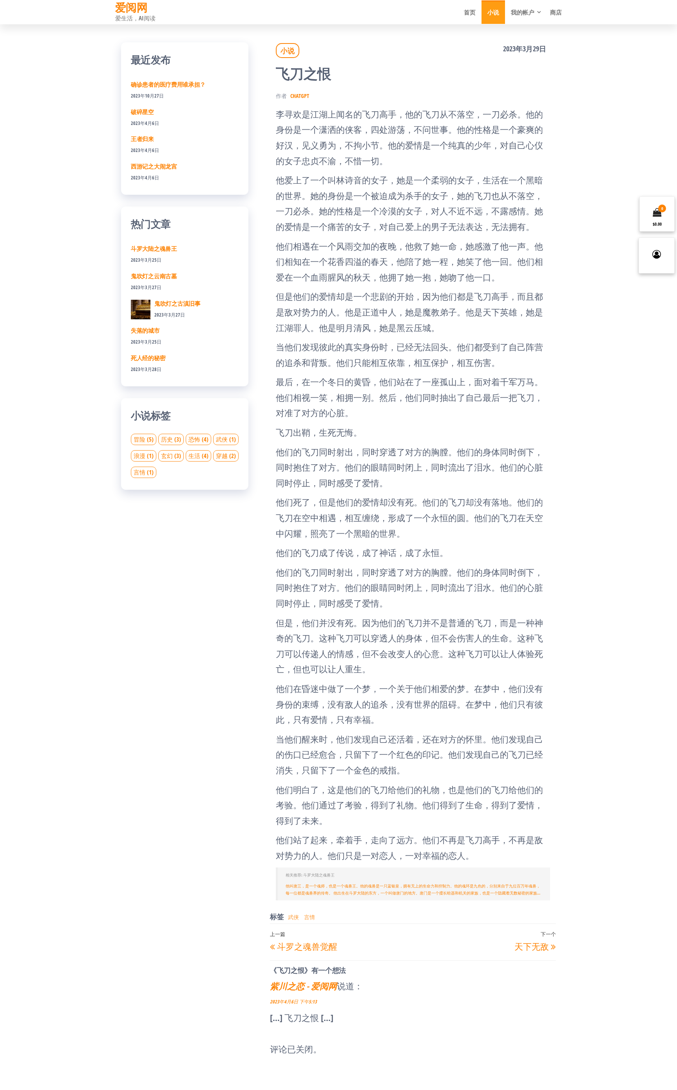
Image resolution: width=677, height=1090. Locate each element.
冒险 (144, 439)
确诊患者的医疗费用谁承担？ (168, 84)
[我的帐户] (656, 255)
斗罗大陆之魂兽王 (154, 248)
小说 (493, 12)
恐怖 (198, 439)
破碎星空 (142, 112)
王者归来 (142, 139)
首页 (470, 12)
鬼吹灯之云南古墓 (154, 276)
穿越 (226, 456)
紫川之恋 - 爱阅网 (303, 986)
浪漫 (144, 456)
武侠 (293, 917)
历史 (171, 439)
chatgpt (299, 96)
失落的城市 (145, 330)
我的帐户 (522, 12)
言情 (309, 917)
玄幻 (171, 456)
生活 (198, 456)
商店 (556, 12)
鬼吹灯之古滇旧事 (177, 303)
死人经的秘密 (148, 358)
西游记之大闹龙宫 (154, 166)
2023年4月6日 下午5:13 (293, 1001)
